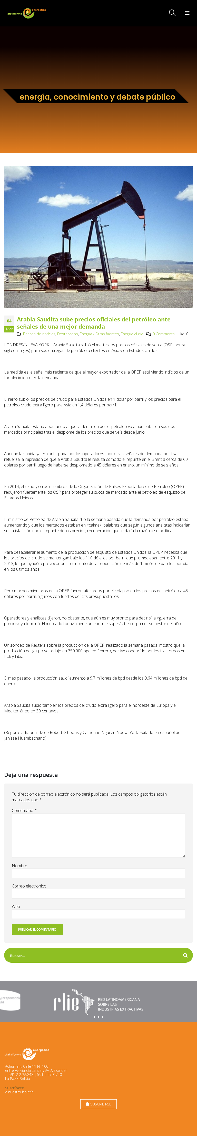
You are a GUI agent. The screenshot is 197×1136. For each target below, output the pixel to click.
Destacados (67, 333)
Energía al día (132, 333)
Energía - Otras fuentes (99, 333)
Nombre (19, 865)
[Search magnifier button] (185, 955)
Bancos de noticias (39, 333)
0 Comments (164, 333)
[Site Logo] (27, 13)
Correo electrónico (29, 886)
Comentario (24, 810)
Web (16, 906)
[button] (172, 12)
